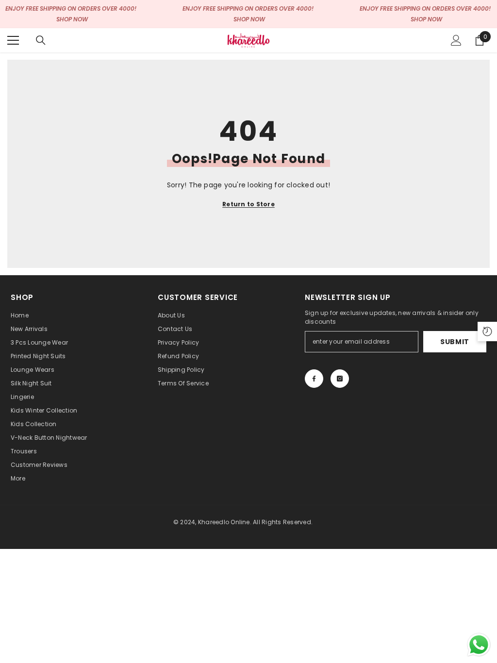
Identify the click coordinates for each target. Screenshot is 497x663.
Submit (454, 342)
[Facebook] (314, 378)
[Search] (41, 40)
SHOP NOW (72, 19)
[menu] (13, 40)
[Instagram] (340, 378)
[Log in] (456, 40)
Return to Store (248, 204)
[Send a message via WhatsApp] (478, 644)
